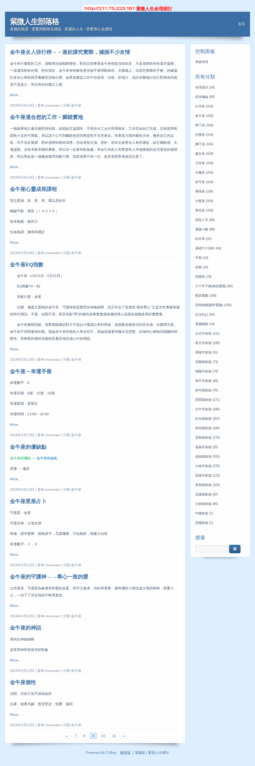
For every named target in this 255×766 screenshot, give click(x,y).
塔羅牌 (203, 277)
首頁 (241, 24)
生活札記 (205, 314)
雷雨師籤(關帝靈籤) (213, 305)
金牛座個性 (23, 682)
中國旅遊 (204, 513)
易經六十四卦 (208, 248)
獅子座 (204, 144)
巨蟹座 (204, 135)
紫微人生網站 (158, 753)
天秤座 (204, 163)
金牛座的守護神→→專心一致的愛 (49, 576)
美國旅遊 (204, 523)
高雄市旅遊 (207, 475)
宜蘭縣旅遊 (206, 362)
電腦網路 (205, 324)
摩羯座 (204, 191)
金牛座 (204, 116)
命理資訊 (205, 87)
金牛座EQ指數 (27, 264)
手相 (201, 258)
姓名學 (203, 239)
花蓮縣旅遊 (206, 494)
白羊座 (204, 106)
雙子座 (204, 125)
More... (15, 95)
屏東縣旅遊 (207, 485)
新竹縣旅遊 (206, 390)
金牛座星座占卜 (28, 501)
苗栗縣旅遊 (207, 400)
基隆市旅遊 (206, 352)
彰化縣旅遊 (207, 418)
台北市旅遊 (207, 333)
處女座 (204, 153)
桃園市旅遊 (206, 371)
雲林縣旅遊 (207, 437)
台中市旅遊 (207, 409)
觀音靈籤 (205, 295)
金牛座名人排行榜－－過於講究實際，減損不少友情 (70, 52)
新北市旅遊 (207, 343)
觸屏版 (125, 753)
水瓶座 (204, 201)
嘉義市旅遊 (206, 447)
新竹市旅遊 (206, 381)
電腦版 (140, 753)
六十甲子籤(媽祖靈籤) (214, 286)
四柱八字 (205, 220)
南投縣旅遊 (207, 428)
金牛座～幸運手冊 (31, 371)
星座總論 (205, 97)
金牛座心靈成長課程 (33, 189)
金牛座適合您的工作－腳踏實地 (46, 117)
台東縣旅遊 (206, 504)
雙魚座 (204, 210)
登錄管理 (201, 62)
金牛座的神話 (25, 627)
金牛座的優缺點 (28, 447)
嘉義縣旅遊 (207, 456)
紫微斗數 (205, 229)
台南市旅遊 (207, 466)
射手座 (204, 182)
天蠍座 (204, 172)
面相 (201, 267)
